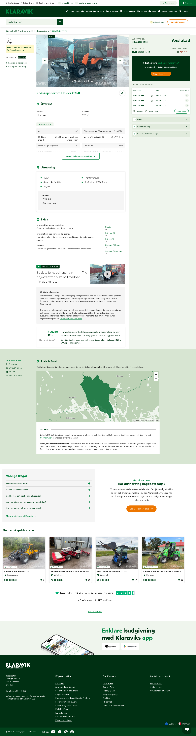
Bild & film (15, 361)
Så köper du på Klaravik (65, 687)
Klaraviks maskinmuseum (113, 705)
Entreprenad (26, 31)
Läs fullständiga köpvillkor (71, 318)
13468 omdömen (104, 600)
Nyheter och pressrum (160, 691)
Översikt (14, 364)
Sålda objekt (158, 22)
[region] (97, 396)
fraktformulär (46, 438)
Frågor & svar (28, 3)
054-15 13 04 (21, 691)
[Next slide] (120, 61)
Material (32, 732)
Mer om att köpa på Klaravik (19, 516)
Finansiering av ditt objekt (66, 705)
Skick (12, 372)
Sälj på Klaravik (159, 74)
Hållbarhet (107, 702)
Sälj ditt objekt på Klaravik (66, 691)
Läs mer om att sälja (139, 509)
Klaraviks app (61, 713)
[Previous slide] (45, 61)
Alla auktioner (67, 3)
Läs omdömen (95, 611)
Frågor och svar (62, 694)
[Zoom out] (156, 379)
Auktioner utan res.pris (88, 3)
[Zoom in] (156, 374)
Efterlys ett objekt (63, 720)
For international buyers (66, 702)
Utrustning (15, 368)
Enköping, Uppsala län (18, 63)
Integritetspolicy (110, 694)
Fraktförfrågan (61, 709)
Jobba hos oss (156, 687)
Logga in (188, 3)
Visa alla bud (181, 111)
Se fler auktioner (14, 50)
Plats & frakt (16, 376)
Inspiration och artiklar (65, 716)
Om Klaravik (108, 683)
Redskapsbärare (41, 31)
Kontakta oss (13, 3)
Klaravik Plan (108, 687)
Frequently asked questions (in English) (72, 698)
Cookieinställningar (47, 3)
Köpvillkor (59, 683)
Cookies (106, 698)
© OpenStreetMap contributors (146, 420)
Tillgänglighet (109, 691)
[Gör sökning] (60, 22)
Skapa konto (170, 3)
